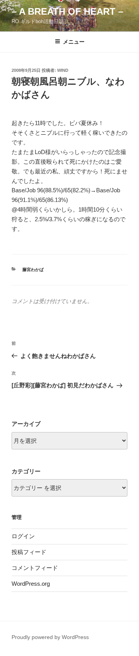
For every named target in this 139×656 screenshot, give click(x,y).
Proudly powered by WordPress (50, 637)
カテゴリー (26, 471)
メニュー (74, 42)
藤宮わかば (33, 269)
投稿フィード (29, 552)
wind (62, 70)
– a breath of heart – (67, 11)
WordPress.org (31, 583)
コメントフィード (35, 567)
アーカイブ (26, 423)
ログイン (23, 536)
